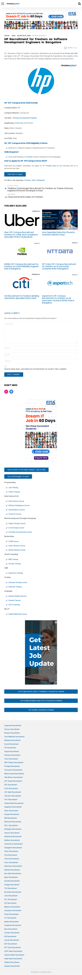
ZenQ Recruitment (11, 788)
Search (79, 3)
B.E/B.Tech (19, 123)
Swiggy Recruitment (11, 885)
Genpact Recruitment (12, 966)
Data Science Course (16, 501)
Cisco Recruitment (11, 862)
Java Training (13, 488)
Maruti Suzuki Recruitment (14, 774)
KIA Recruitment (10, 936)
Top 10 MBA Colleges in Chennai (41, 710)
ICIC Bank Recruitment (12, 792)
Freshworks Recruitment (13, 844)
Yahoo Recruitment (11, 851)
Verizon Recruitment (11, 833)
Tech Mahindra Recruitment (14, 737)
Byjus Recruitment (11, 877)
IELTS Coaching (14, 605)
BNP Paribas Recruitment (13, 762)
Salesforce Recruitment (13, 866)
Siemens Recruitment (12, 755)
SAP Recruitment (10, 944)
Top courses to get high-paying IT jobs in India (26, 470)
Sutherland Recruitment (13, 836)
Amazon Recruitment (12, 733)
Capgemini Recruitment (13, 807)
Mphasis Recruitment (12, 907)
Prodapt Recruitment (12, 766)
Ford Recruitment (10, 855)
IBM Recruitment (10, 818)
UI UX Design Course (16, 528)
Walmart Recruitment (12, 870)
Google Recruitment (11, 814)
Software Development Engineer (25, 118)
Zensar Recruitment (11, 940)
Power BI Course (14, 514)
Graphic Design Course (17, 523)
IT (47, 148)
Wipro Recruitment (11, 811)
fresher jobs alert (71, 53)
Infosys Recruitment (11, 729)
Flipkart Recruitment (11, 962)
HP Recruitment (10, 748)
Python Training (14, 492)
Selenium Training (15, 587)
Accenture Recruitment (12, 892)
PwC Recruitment (10, 799)
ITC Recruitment (10, 918)
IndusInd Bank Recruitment (14, 955)
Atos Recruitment (10, 929)
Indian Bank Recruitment (13, 959)
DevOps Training (14, 564)
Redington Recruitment (12, 829)
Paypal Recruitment (11, 751)
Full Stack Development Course (20, 532)
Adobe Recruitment (11, 922)
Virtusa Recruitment (11, 859)
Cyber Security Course (16, 546)
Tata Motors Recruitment (13, 777)
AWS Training (13, 559)
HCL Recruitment (10, 899)
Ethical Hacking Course (17, 550)
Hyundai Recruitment (12, 881)
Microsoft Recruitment (12, 822)
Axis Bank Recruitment (12, 873)
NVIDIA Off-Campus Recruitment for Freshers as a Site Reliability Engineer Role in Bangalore (21, 266)
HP (19, 108)
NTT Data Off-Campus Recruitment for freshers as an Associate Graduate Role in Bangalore (59, 266)
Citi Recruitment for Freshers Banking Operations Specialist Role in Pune (21, 297)
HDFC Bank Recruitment (13, 951)
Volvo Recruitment (11, 759)
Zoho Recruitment (11, 896)
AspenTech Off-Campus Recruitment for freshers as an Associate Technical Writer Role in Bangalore (58, 299)
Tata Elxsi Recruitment (12, 796)
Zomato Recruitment (11, 933)
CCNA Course (13, 541)
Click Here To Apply (15, 174)
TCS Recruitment (10, 888)
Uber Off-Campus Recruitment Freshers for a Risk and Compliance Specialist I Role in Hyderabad (21, 234)
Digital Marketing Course (17, 614)
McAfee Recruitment (12, 840)
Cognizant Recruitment (12, 725)
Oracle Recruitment (11, 744)
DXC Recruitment (10, 785)
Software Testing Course (17, 582)
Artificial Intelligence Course (18, 505)
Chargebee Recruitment (13, 848)
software (29, 157)
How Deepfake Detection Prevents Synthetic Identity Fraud (58, 233)
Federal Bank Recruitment (13, 803)
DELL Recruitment (11, 825)
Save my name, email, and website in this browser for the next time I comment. (35, 369)
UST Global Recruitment (13, 781)
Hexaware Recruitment (12, 910)
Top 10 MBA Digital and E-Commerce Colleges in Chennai (41, 691)
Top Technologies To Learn (18, 476)
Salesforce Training (15, 573)
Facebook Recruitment (12, 925)
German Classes (14, 600)
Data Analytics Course (16, 510)
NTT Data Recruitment (12, 947)
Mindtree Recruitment (12, 740)
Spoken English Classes (17, 596)
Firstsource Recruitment (13, 770)
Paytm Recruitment (11, 914)
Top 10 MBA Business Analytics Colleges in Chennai (41, 701)
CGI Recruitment (10, 903)
